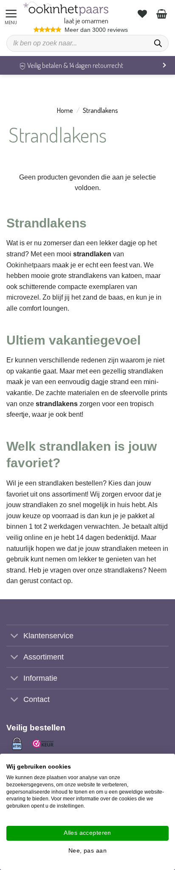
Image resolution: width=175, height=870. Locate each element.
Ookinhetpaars (28, 265)
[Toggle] (14, 636)
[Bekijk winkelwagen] (162, 13)
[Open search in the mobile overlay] (87, 43)
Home (65, 110)
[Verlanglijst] (143, 13)
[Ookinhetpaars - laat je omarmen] (65, 9)
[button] (12, 14)
